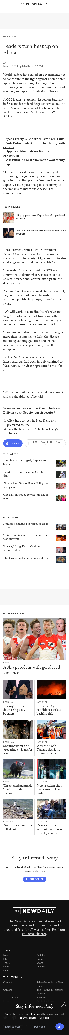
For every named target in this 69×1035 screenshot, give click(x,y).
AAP (5, 62)
